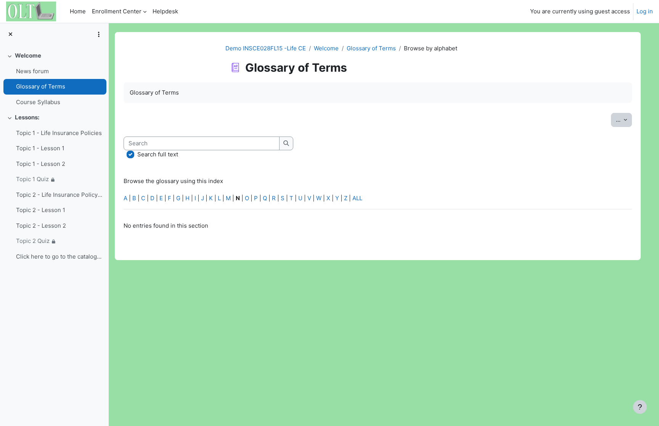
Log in (644, 11)
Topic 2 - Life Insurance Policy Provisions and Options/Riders (59, 194)
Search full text (157, 154)
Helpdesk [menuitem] (165, 11)
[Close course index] (10, 34)
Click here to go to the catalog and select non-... (59, 256)
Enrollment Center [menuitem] (116, 11)
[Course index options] (99, 34)
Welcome (28, 55)
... (624, 119)
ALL (357, 198)
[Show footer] (640, 407)
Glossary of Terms (40, 86)
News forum (32, 71)
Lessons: (27, 117)
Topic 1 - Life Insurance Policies (59, 133)
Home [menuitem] (78, 11)
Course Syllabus (38, 102)
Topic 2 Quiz (33, 240)
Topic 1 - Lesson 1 (40, 148)
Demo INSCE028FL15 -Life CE (265, 48)
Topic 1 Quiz (32, 179)
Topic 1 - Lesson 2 (40, 163)
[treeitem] (54, 79)
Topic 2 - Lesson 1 (40, 210)
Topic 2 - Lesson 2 (41, 225)
